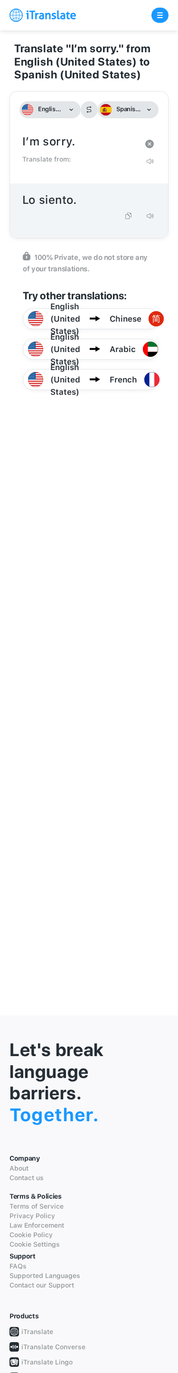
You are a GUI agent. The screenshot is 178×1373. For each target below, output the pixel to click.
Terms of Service (36, 1206)
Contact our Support (41, 1285)
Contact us (26, 1178)
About (18, 1168)
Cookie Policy (31, 1235)
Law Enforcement (36, 1225)
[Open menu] (160, 15)
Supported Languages (44, 1275)
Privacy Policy (32, 1216)
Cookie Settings (34, 1244)
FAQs (18, 1266)
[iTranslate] (42, 15)
